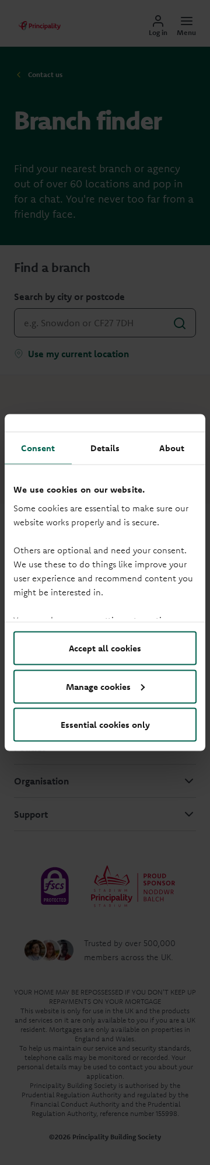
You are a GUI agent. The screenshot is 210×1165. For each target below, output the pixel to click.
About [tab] (171, 448)
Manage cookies (98, 686)
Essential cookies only (105, 724)
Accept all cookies (105, 648)
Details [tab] (105, 448)
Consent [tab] (38, 448)
